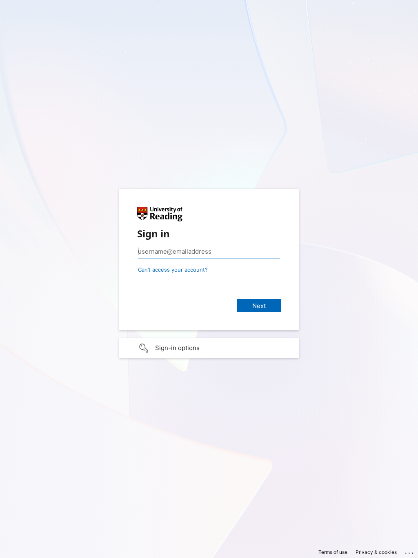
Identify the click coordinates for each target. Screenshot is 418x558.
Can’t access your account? (173, 269)
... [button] (410, 551)
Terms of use (332, 552)
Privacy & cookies (376, 552)
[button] (209, 348)
